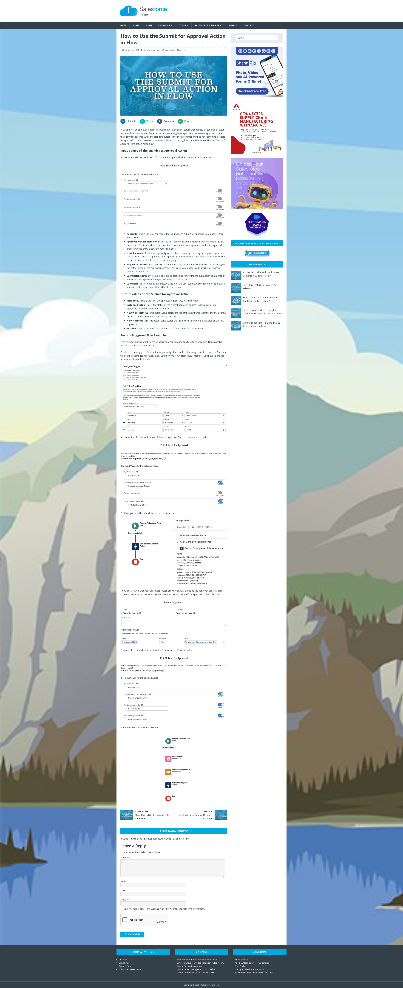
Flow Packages (242, 966)
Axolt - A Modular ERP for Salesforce (252, 962)
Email (123, 890)
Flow (149, 25)
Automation (170, 49)
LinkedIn (123, 959)
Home (123, 25)
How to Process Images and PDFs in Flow (196, 969)
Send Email (124, 962)
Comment (125, 857)
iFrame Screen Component (189, 966)
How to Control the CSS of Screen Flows (195, 972)
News (136, 25)
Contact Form (125, 966)
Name (123, 881)
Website (124, 899)
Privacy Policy (241, 959)
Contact (249, 25)
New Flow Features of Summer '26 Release (197, 959)
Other (182, 25)
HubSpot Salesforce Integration (250, 969)
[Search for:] (257, 38)
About (233, 25)
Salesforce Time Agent (209, 25)
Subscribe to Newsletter (130, 969)
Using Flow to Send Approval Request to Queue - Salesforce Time (156, 838)
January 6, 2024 (132, 49)
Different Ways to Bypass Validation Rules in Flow (200, 962)
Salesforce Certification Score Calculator (254, 972)
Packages (164, 25)
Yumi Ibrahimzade (151, 49)
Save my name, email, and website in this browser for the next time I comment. (164, 908)
